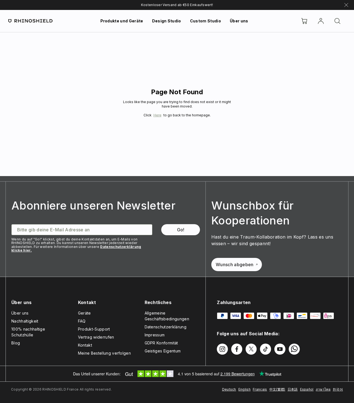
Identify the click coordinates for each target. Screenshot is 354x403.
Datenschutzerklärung (165, 327)
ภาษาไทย (323, 389)
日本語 (293, 389)
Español (307, 389)
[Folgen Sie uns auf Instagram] (222, 349)
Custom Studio (205, 21)
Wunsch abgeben (234, 264)
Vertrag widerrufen (96, 337)
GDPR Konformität (161, 343)
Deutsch (229, 389)
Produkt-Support (94, 329)
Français (260, 389)
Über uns (239, 21)
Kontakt (85, 345)
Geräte (84, 313)
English (244, 389)
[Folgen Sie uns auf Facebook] (236, 349)
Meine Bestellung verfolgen (104, 353)
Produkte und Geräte (121, 21)
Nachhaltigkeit (24, 321)
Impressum (155, 335)
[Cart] (304, 21)
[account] (321, 21)
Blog (15, 343)
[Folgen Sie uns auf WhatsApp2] (294, 349)
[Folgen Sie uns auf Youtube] (279, 349)
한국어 (338, 389)
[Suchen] (337, 21)
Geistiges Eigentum (163, 351)
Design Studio (166, 21)
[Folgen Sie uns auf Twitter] (251, 349)
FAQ (82, 321)
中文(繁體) (277, 389)
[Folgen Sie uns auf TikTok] (265, 349)
